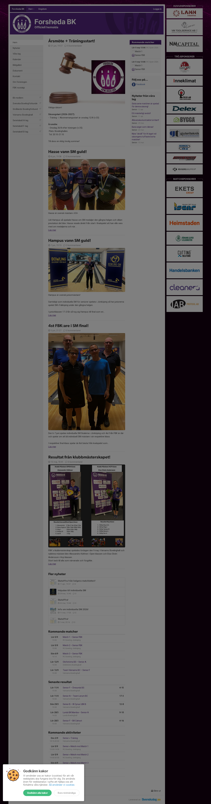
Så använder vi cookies (61, 784)
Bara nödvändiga (67, 792)
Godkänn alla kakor (37, 792)
